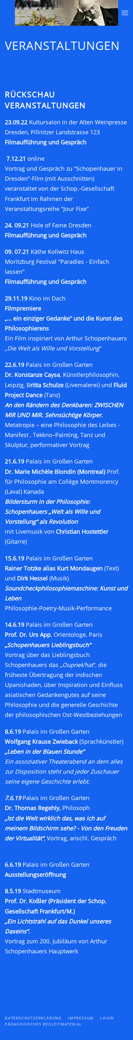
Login (107, 1018)
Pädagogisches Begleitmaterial (43, 1024)
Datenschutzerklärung (33, 1018)
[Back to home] (66, 13)
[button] (125, 13)
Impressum (81, 1018)
